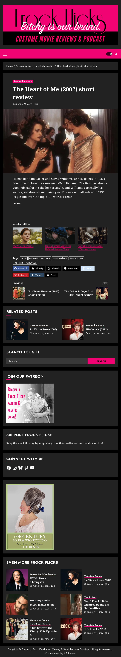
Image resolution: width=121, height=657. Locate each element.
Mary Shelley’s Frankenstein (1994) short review (90, 247)
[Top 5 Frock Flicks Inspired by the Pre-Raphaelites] (71, 604)
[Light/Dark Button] (109, 54)
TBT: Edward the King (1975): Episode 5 (43, 631)
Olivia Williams (60, 258)
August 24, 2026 (41, 609)
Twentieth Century (23, 81)
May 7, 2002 (32, 104)
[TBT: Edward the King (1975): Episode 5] (17, 629)
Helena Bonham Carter (39, 258)
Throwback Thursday (40, 624)
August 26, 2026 (41, 586)
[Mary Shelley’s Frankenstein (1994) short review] (92, 235)
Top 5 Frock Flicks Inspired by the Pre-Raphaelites (97, 604)
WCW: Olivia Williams (23, 245)
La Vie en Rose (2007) (43, 329)
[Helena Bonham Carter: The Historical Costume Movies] (60, 235)
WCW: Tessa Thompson (38, 580)
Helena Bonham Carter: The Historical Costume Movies (58, 247)
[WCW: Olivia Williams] (27, 235)
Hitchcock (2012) (97, 329)
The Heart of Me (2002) (25, 262)
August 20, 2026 (41, 639)
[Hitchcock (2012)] (73, 329)
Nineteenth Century (39, 620)
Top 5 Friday (90, 597)
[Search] (116, 54)
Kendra (19, 104)
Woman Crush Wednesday (43, 574)
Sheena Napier (76, 258)
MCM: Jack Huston (42, 604)
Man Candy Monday (39, 600)
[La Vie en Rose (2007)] (17, 329)
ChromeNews (52, 653)
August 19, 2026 (97, 333)
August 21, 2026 (95, 612)
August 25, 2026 (41, 333)
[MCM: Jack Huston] (17, 604)
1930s (24, 258)
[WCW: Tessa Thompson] (17, 580)
